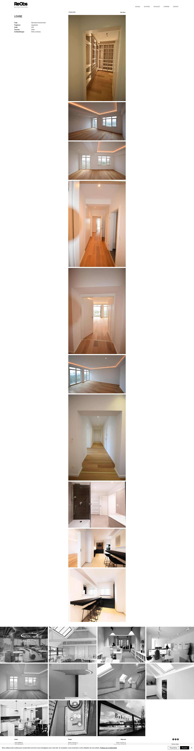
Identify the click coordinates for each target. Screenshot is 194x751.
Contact (16, 739)
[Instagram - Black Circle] (178, 739)
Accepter (184, 748)
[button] (147, 7)
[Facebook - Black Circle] (175, 739)
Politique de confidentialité (108, 748)
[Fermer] (191, 747)
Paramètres (173, 748)
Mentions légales (175, 744)
